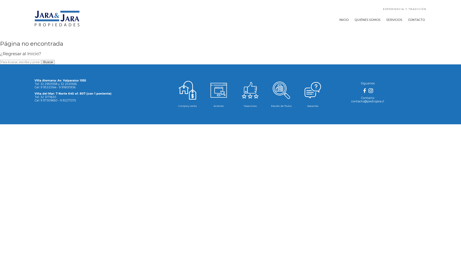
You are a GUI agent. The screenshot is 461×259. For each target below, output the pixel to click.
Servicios (394, 20)
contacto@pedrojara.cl (367, 101)
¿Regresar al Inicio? (20, 53)
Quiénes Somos (368, 20)
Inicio (344, 20)
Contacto (416, 20)
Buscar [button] (48, 62)
